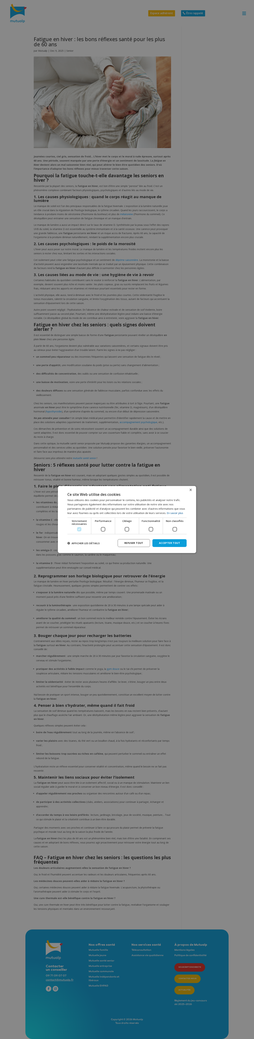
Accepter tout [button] (169, 543)
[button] (83, 543)
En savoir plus (175, 513)
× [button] (190, 490)
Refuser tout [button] (133, 543)
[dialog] (127, 519)
